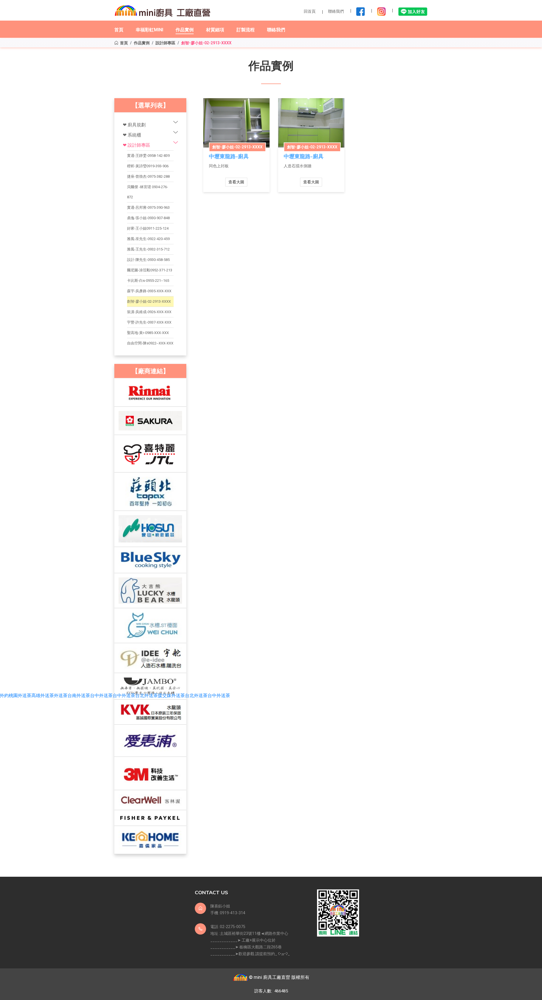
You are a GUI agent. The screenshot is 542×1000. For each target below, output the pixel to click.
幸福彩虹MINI (149, 29)
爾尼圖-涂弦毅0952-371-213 (149, 270)
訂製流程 (246, 29)
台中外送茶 (101, 695)
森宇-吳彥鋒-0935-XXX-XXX (149, 291)
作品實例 (185, 29)
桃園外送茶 (20, 695)
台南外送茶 (78, 695)
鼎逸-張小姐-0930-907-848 (148, 218)
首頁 (118, 29)
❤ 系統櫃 (132, 135)
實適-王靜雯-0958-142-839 (148, 155)
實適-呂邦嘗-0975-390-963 (148, 207)
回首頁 (310, 11)
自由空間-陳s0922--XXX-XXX (150, 343)
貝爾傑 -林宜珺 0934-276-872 (147, 192)
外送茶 (60, 695)
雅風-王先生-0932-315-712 (148, 249)
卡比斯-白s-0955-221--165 (148, 280)
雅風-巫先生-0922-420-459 (148, 239)
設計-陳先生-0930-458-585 (148, 260)
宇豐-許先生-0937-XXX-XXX (149, 322)
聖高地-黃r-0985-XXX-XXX (148, 333)
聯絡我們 (336, 11)
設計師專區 (165, 43)
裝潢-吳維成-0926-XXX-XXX (149, 312)
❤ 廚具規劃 (134, 125)
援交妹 (164, 695)
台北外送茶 (146, 695)
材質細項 (215, 29)
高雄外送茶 (42, 695)
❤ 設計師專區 (136, 145)
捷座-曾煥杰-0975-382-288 (148, 176)
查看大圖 (236, 182)
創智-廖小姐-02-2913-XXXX (149, 301)
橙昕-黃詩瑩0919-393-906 (148, 166)
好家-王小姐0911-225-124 (148, 228)
